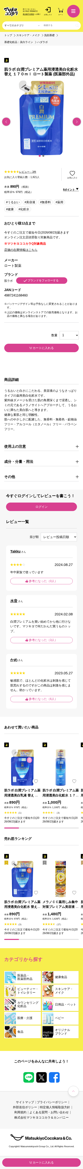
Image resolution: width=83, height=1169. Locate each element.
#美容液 (30, 202)
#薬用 (59, 202)
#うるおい (13, 202)
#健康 (10, 209)
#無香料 (45, 202)
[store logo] (11, 12)
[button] (40, 156)
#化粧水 (24, 209)
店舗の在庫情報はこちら (20, 249)
